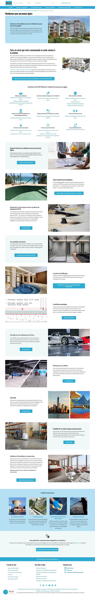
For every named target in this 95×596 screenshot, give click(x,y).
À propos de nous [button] (78, 7)
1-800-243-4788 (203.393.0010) (74, 572)
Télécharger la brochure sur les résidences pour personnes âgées (33, 78)
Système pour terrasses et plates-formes (21, 134)
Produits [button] (11, 7)
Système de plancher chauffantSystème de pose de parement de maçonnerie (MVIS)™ (20, 102)
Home (10, 10)
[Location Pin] (69, 3)
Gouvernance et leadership (15, 572)
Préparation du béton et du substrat (75, 129)
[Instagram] (46, 585)
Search (53, 3)
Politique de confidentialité (55, 589)
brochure (78, 543)
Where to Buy (69, 568)
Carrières (10, 574)
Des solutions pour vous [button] (36, 7)
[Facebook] (40, 585)
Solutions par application (17, 10)
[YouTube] (49, 585)
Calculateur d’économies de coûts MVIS (46, 580)
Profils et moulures (75, 102)
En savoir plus (26, 228)
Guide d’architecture (41, 568)
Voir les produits (69, 317)
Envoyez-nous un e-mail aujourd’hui (47, 549)
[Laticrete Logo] (8, 3)
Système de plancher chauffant (75, 105)
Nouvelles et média (13, 579)
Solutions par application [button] (22, 7)
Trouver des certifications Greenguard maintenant (69, 285)
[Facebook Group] (43, 585)
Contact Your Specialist (26, 162)
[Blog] (55, 585)
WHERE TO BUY (64, 3)
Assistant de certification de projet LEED (46, 570)
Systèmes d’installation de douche (75, 103)
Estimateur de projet (41, 578)
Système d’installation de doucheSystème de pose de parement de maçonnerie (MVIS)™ (48, 135)
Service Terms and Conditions (70, 589)
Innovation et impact (13, 576)
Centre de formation (13, 570)
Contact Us (69, 570)
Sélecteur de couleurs (41, 576)
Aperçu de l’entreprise (13, 568)
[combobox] (44, 3)
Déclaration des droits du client (26, 589)
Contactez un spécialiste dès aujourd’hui (20, 69)
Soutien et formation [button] (50, 7)
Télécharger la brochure (26, 480)
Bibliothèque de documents (64, 7)
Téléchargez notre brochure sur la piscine (69, 193)
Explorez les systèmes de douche (26, 255)
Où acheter (69, 442)
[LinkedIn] (52, 585)
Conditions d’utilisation (41, 589)
